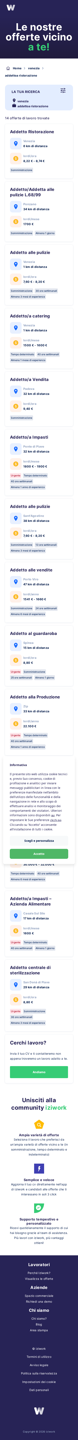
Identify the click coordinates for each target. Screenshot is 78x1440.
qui (53, 815)
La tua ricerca (26, 92)
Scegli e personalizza (39, 841)
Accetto (39, 854)
